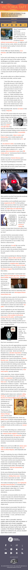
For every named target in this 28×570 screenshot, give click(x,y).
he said (13, 245)
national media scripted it (10, 433)
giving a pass (4, 419)
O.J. (22, 139)
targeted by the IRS (9, 203)
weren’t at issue (20, 265)
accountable (21, 132)
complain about (14, 263)
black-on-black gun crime (12, 275)
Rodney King (4, 137)
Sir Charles (4, 48)
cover (14, 476)
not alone (20, 108)
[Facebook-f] (6, 545)
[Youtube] (6, 553)
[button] (2, 2)
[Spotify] (11, 549)
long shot (9, 110)
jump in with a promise (15, 258)
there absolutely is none (12, 151)
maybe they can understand (14, 208)
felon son (3, 382)
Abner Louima (17, 135)
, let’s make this (17, 435)
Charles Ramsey (15, 158)
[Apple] (17, 549)
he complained (8, 378)
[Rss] (22, 553)
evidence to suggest (6, 269)
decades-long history (15, 353)
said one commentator (16, 467)
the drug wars (15, 277)
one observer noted (8, 143)
